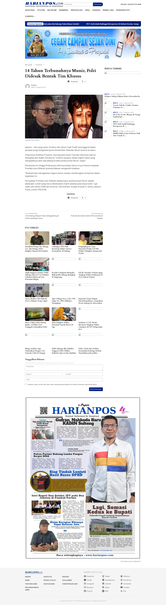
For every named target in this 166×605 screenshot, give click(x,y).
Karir (27, 580)
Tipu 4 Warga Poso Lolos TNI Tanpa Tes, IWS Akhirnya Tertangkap (63, 301)
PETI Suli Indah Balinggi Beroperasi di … (124, 125)
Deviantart (127, 584)
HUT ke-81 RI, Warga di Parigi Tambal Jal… (126, 115)
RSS (124, 591)
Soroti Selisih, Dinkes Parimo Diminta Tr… (125, 106)
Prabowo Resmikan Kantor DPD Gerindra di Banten (87, 215)
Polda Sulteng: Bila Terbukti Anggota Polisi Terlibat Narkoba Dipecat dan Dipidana (64, 350)
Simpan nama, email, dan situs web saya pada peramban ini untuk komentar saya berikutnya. (62, 384)
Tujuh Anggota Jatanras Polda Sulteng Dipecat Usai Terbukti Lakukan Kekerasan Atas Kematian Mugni (37, 276)
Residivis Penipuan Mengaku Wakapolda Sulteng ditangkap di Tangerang (63, 275)
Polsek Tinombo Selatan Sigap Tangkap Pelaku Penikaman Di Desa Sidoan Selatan (91, 275)
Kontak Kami (49, 584)
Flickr (107, 591)
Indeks (28, 577)
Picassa (89, 591)
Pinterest (126, 576)
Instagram (90, 584)
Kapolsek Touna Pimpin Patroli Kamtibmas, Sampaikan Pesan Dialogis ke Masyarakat (91, 301)
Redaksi (65, 577)
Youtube (126, 587)
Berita (107, 94)
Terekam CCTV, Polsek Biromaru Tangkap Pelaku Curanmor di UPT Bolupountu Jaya (90, 325)
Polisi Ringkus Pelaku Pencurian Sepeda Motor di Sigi (62, 324)
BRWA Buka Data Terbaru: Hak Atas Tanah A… (126, 134)
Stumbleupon (110, 580)
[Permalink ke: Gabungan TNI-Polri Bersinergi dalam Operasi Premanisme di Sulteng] (64, 238)
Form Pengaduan (69, 584)
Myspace (90, 587)
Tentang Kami (31, 584)
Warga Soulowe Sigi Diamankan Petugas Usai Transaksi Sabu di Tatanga (35, 350)
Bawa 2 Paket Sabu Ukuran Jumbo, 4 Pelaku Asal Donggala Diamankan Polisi (36, 324)
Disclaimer (67, 580)
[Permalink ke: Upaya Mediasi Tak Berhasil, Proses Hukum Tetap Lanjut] (37, 290)
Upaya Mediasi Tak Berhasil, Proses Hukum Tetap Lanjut (36, 300)
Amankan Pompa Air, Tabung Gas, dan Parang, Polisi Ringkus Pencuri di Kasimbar (36, 248)
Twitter (107, 576)
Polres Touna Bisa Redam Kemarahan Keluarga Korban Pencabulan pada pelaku (90, 350)
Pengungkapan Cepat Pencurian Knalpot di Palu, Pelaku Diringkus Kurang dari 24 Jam (90, 249)
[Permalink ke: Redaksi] (27, 86)
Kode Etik (48, 577)
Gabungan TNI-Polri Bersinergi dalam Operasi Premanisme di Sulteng (61, 248)
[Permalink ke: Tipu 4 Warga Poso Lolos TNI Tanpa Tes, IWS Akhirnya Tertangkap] (64, 290)
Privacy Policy (50, 580)
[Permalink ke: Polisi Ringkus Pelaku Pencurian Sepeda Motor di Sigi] (64, 314)
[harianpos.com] (44, 4)
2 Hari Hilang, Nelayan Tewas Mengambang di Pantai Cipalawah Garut (42, 215)
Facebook (90, 576)
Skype (107, 587)
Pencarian (98, 4)
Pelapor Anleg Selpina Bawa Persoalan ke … (122, 97)
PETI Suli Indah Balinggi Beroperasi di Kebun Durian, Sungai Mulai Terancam (94, 24)
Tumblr (89, 580)
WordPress (127, 580)
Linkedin (108, 584)
